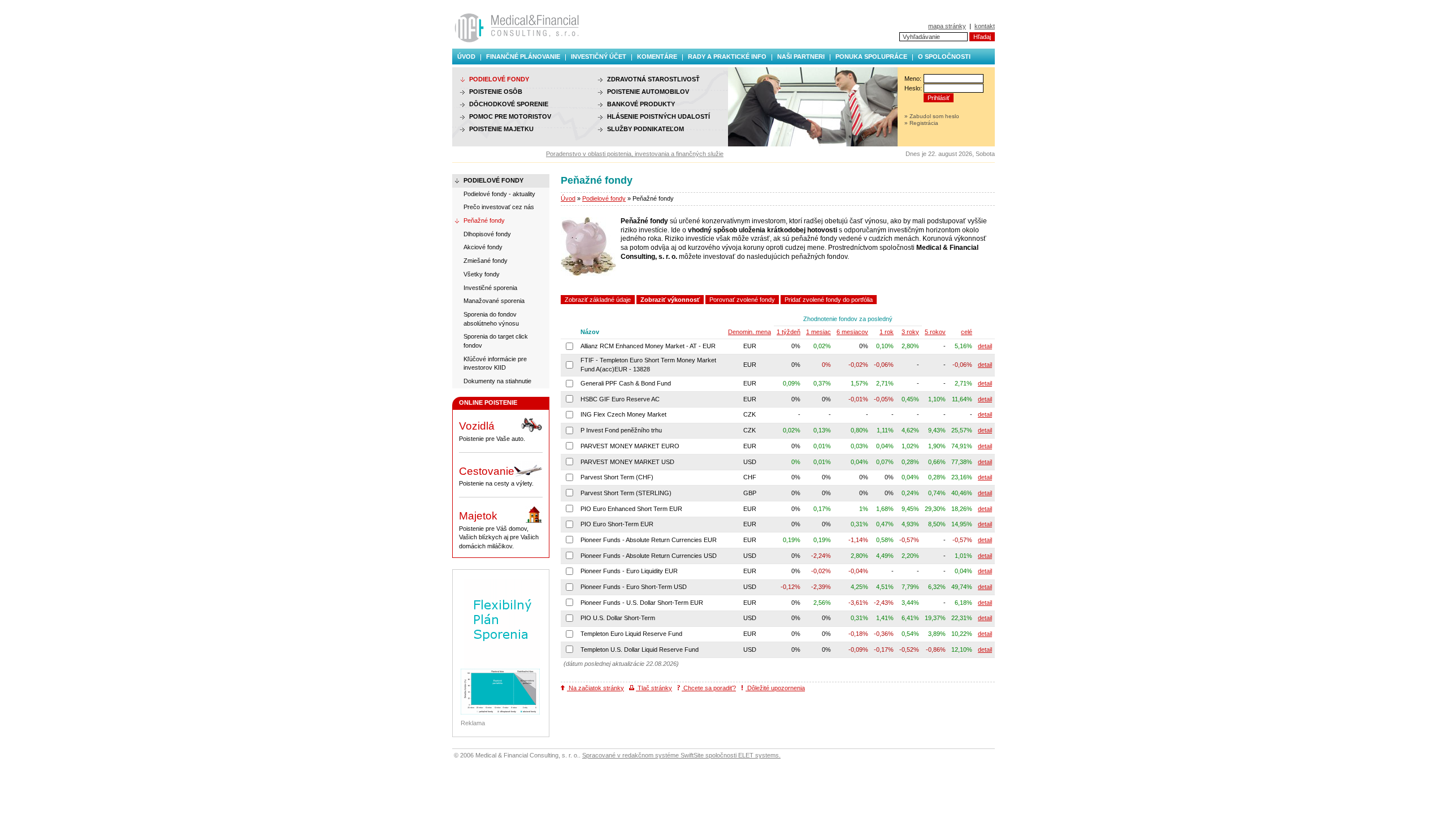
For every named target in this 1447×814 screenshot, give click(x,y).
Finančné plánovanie (523, 56)
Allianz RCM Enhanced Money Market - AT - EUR (648, 346)
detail (985, 346)
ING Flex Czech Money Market (623, 414)
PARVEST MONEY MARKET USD (627, 461)
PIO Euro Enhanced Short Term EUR (631, 508)
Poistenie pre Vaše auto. (492, 431)
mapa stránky (947, 26)
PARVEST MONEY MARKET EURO (629, 446)
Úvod (466, 56)
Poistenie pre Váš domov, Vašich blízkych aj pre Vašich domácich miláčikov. (499, 529)
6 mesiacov (852, 331)
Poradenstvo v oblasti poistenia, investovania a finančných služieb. (626, 153)
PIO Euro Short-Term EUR (616, 524)
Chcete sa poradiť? (709, 688)
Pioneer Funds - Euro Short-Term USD (633, 586)
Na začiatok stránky (595, 688)
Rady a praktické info (727, 56)
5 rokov (935, 331)
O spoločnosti (944, 56)
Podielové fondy (604, 198)
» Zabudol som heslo (931, 116)
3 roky (910, 331)
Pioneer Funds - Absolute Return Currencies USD (648, 555)
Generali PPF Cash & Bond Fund (625, 383)
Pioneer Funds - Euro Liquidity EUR (629, 571)
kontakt (984, 26)
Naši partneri (801, 56)
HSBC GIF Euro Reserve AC (620, 399)
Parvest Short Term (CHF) (616, 477)
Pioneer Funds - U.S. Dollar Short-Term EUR (641, 602)
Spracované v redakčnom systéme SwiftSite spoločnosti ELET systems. (681, 755)
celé (966, 331)
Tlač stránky (654, 688)
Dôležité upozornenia (775, 688)
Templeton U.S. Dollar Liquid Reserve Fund (639, 649)
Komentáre (657, 56)
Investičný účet (598, 56)
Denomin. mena (749, 331)
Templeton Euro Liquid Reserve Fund (631, 633)
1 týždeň (788, 331)
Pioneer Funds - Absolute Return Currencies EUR (648, 539)
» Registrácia (921, 123)
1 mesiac (818, 331)
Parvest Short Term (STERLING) (625, 493)
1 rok (887, 331)
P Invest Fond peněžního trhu (621, 430)
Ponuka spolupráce (871, 56)
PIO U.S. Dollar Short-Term (617, 617)
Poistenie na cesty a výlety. (496, 476)
